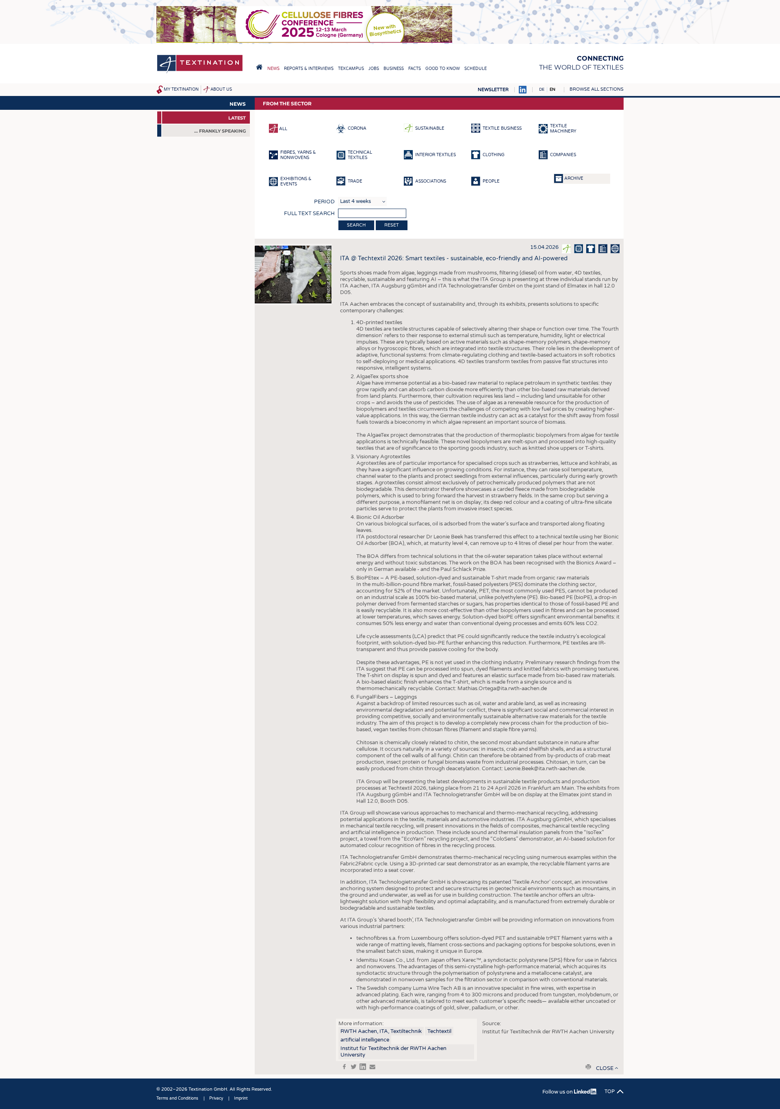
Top (609, 1091)
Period (324, 201)
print (588, 1066)
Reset (391, 225)
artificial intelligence (364, 1040)
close (604, 1068)
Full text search (309, 213)
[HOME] (259, 67)
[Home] (199, 72)
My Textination (181, 89)
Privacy (216, 1098)
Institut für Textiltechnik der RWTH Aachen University (393, 1051)
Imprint (241, 1098)
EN (552, 89)
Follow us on (558, 1092)
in (363, 1066)
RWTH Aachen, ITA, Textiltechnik (381, 1031)
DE (541, 89)
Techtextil (439, 1031)
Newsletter (493, 89)
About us (221, 89)
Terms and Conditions (177, 1098)
